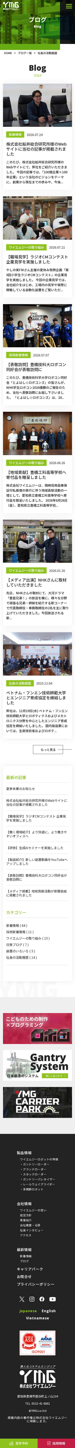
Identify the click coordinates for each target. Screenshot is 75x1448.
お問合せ (24, 1276)
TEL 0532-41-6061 (37, 1403)
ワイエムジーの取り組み (28, 938)
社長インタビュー (32, 1230)
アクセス (26, 1235)
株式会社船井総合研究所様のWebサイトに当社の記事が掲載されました (36, 802)
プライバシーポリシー (36, 1284)
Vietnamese (37, 1318)
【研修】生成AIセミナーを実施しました (34, 847)
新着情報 (16, 925)
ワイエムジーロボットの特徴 (39, 1159)
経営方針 (26, 1215)
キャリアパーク (30, 1268)
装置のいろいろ (20, 951)
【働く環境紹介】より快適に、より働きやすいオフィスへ (36, 834)
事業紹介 (26, 1220)
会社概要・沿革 (30, 1225)
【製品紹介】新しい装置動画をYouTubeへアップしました (37, 861)
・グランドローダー (33, 1169)
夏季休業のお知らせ (20, 788)
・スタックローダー (33, 1174)
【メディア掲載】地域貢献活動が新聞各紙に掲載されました (36, 893)
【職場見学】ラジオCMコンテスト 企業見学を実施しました (36, 818)
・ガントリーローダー (34, 1164)
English (49, 1310)
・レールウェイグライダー (37, 1184)
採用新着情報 (20, 931)
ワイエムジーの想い (33, 1210)
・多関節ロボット (32, 1189)
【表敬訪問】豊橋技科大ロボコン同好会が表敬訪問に (36, 877)
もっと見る (48, 749)
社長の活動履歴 (21, 957)
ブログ (24, 1261)
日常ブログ (17, 944)
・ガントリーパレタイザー (37, 1179)
